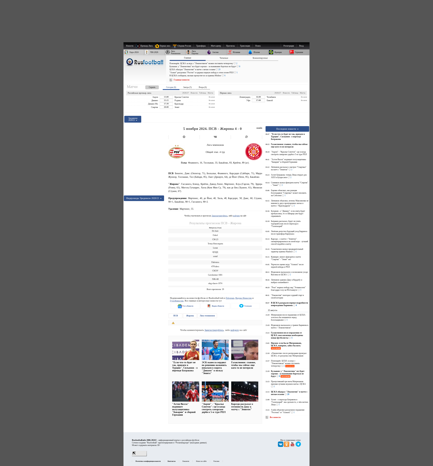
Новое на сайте (201, 461)
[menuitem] (183, 45)
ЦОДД (215, 252)
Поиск (258, 46)
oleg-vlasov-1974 (215, 283)
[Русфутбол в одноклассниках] (287, 446)
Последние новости (286, 128)
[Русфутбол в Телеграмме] (298, 446)
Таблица (202, 93)
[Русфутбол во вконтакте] (281, 446)
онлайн (259, 128)
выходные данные (198, 442)
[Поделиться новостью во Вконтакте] (215, 137)
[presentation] (149, 87)
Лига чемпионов (207, 315)
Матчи (210, 93)
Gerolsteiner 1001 (215, 275)
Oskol (215, 235)
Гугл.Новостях (177, 300)
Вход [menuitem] (301, 46)
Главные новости (181, 80)
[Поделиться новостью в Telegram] (184, 137)
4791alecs (215, 266)
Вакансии (186, 461)
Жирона (190, 315)
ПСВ (175, 315)
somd (215, 256)
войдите (236, 216)
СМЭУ (215, 271)
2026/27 (185, 93)
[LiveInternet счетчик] (139, 455)
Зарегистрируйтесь (219, 216)
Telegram (230, 298)
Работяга (215, 262)
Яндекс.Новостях (243, 298)
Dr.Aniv (215, 231)
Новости (194, 93)
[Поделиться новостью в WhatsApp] (246, 137)
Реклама (216, 461)
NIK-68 (215, 279)
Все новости (275, 417)
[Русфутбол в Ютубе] (293, 446)
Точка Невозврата (215, 243)
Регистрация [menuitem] (288, 46)
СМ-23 (215, 239)
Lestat (215, 248)
